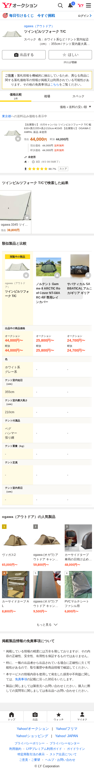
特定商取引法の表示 (31, 754)
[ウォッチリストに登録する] (26, 275)
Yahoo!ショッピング (32, 736)
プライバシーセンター (65, 743)
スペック (78, 96)
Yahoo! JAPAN (66, 736)
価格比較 (16, 96)
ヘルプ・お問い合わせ (60, 760)
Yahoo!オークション (33, 729)
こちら (54, 84)
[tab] (15, 96)
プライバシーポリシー (30, 743)
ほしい (73, 55)
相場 (47, 96)
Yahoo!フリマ (66, 729)
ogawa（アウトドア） (39, 26)
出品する (27, 55)
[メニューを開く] (88, 5)
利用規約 (15, 749)
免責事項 (21, 679)
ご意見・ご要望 (29, 760)
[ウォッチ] (18, 139)
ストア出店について (63, 754)
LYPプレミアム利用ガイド (44, 749)
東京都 (6, 116)
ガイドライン (76, 749)
